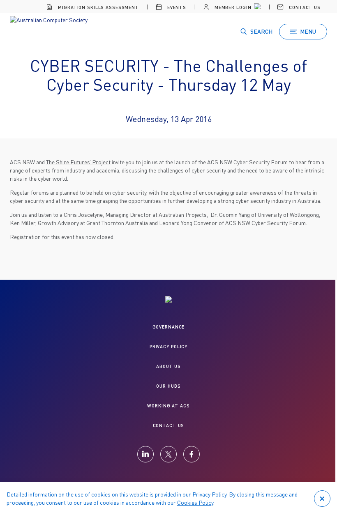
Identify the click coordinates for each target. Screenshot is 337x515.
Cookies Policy (195, 502)
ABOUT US (168, 366)
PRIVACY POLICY (168, 346)
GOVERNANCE (168, 326)
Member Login (232, 7)
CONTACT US (169, 425)
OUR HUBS (168, 386)
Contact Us (304, 7)
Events (176, 7)
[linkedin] (145, 454)
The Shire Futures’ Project (78, 162)
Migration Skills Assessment (97, 7)
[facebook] (191, 454)
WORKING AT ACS (168, 405)
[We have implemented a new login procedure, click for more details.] (256, 7)
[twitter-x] (168, 454)
